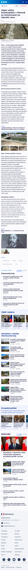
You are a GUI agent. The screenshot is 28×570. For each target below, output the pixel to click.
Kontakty (17, 554)
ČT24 (16, 264)
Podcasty (3, 543)
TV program (4, 531)
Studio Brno (18, 537)
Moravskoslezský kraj (7, 264)
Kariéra (16, 545)
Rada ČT (17, 543)
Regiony (21, 260)
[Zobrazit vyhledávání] (23, 2)
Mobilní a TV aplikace (6, 551)
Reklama (17, 534)
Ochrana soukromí (10, 567)
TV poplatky (4, 537)
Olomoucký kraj (5, 260)
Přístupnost (19, 567)
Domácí (14, 260)
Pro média (17, 531)
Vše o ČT (3, 554)
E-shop (3, 548)
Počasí (3, 545)
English (2, 567)
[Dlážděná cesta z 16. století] (14, 31)
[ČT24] (4, 2)
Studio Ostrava (18, 540)
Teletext (3, 540)
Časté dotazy (18, 551)
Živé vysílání (4, 534)
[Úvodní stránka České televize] (7, 514)
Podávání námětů (19, 548)
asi (1, 20)
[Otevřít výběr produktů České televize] (26, 2)
